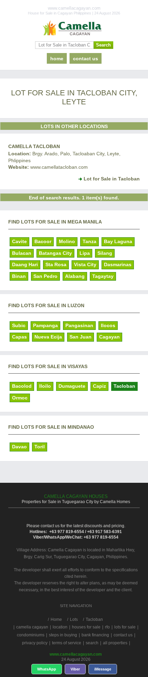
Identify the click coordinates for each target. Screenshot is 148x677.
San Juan (81, 337)
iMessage (102, 669)
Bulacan (21, 253)
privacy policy (34, 642)
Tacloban (124, 386)
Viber (75, 669)
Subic (18, 325)
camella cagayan (32, 627)
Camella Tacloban (34, 146)
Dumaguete (72, 386)
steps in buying (63, 635)
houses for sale (86, 627)
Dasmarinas (117, 264)
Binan (19, 276)
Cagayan (109, 337)
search (92, 642)
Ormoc (20, 397)
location (60, 627)
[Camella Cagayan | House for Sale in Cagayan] (74, 28)
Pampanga (45, 325)
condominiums (30, 635)
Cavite (19, 241)
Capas (19, 337)
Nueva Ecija (48, 337)
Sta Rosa (55, 264)
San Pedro (45, 276)
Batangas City (55, 253)
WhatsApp (46, 669)
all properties (115, 642)
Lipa (85, 253)
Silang (104, 253)
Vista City (85, 264)
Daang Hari (25, 264)
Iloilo (45, 386)
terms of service (66, 642)
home (56, 58)
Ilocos (108, 325)
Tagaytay (103, 276)
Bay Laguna (118, 241)
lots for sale (125, 627)
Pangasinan (79, 325)
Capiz (99, 386)
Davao (19, 446)
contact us (85, 58)
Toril (39, 446)
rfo (107, 627)
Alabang (75, 276)
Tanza (89, 241)
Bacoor (42, 241)
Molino (67, 241)
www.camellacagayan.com (76, 654)
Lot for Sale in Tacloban (112, 178)
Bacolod (22, 386)
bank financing (95, 635)
